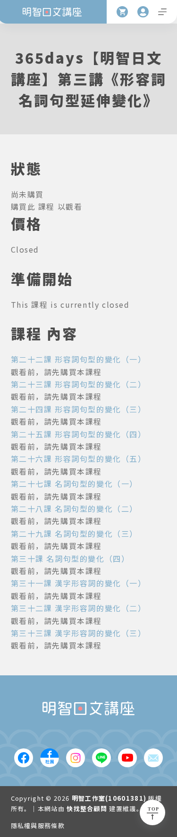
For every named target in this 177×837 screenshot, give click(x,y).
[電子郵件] (153, 757)
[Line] (101, 757)
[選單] (162, 12)
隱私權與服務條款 (38, 826)
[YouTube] (127, 757)
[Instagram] (75, 757)
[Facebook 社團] (49, 757)
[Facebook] (23, 757)
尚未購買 (27, 194)
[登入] (143, 11)
